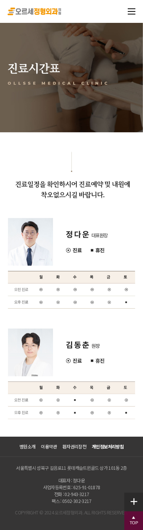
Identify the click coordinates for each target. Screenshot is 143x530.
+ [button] (136, 501)
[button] (133, 520)
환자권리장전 (74, 446)
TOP (136, 522)
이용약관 (48, 446)
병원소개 (27, 446)
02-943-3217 (76, 494)
